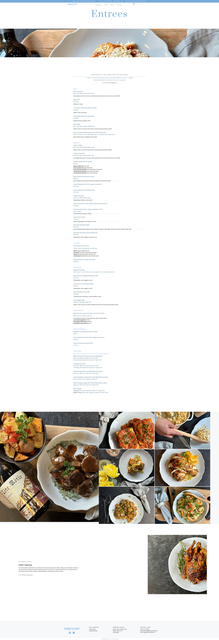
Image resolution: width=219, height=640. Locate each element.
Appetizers (109, 74)
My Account (119, 5)
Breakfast (98, 74)
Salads (105, 74)
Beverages (125, 74)
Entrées (114, 74)
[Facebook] (70, 633)
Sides (117, 74)
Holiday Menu (98, 5)
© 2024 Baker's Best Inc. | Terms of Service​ (109, 638)
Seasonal (93, 74)
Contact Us (112, 5)
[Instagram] (74, 633)
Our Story (106, 5)
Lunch (101, 74)
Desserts (121, 74)
